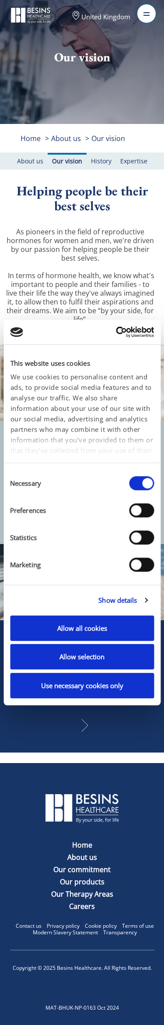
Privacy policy (63, 926)
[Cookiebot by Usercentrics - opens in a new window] (117, 332)
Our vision (108, 138)
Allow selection (82, 656)
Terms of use (138, 926)
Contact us (29, 926)
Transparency (120, 932)
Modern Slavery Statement (65, 932)
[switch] (141, 510)
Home (31, 138)
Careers (82, 906)
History (101, 161)
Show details (117, 600)
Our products (82, 882)
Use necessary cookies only (82, 685)
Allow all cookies (82, 628)
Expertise (133, 161)
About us (66, 138)
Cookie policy (101, 926)
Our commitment (82, 869)
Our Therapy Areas (82, 894)
